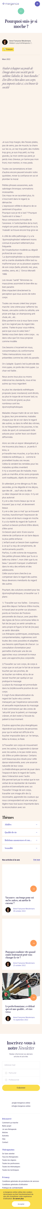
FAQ (3, 1139)
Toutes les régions (9, 1160)
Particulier (12, 1073)
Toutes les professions (10, 1163)
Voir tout (36, 860)
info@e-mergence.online (21, 1106)
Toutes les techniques (10, 1170)
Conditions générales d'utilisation (15, 1184)
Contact (5, 1142)
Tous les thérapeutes (10, 1157)
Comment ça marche (10, 1123)
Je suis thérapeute (9, 1129)
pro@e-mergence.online (21, 1103)
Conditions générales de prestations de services (20, 1181)
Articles (5, 1132)
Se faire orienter (8, 1153)
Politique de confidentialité (12, 1188)
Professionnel (14, 1080)
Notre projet (6, 1126)
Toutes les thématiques (11, 1167)
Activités (5, 1136)
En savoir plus (18, 1199)
